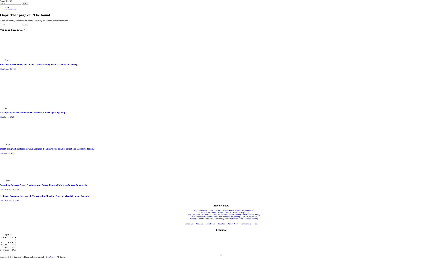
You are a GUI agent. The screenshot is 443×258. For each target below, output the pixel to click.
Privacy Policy (233, 224)
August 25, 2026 (10, 69)
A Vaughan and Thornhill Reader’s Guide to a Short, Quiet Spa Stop (32, 112)
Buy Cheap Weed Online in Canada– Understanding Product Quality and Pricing (39, 64)
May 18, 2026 (14, 190)
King (2, 69)
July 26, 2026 (9, 117)
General (7, 60)
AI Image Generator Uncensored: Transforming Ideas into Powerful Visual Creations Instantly (44, 196)
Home (256, 224)
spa (6, 108)
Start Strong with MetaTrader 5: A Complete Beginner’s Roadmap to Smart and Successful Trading (47, 149)
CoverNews (49, 257)
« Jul (220, 255)
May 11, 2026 (14, 201)
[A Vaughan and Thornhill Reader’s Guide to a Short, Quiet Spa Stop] (17, 104)
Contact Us (189, 224)
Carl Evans (4, 190)
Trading (7, 144)
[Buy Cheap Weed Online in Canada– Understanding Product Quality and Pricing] (17, 56)
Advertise (221, 224)
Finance (7, 181)
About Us (199, 224)
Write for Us (210, 224)
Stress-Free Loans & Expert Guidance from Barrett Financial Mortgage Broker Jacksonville (43, 185)
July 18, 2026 (9, 153)
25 (3, 250)
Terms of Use (246, 224)
